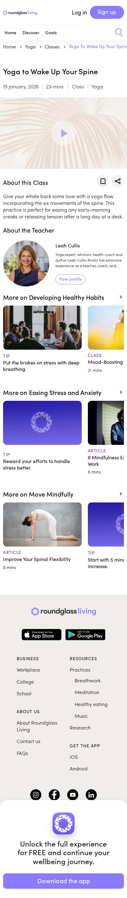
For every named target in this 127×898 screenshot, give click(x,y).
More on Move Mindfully (38, 494)
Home (10, 32)
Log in (79, 12)
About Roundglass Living (37, 726)
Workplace (28, 669)
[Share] (118, 181)
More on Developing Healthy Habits (53, 297)
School (24, 693)
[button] (116, 33)
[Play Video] (63, 133)
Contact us (28, 740)
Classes (53, 46)
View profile (70, 279)
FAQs (22, 753)
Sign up (106, 11)
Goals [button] (51, 32)
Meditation (87, 692)
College (25, 681)
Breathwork (87, 680)
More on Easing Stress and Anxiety (52, 392)
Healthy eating (91, 704)
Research (80, 727)
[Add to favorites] (103, 181)
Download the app (63, 880)
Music (81, 715)
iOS (74, 756)
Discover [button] (31, 32)
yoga (31, 46)
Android (79, 768)
